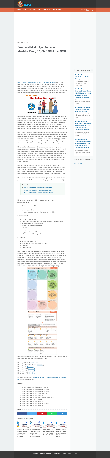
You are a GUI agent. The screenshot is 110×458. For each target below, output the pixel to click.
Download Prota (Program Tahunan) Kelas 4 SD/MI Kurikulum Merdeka (83, 109)
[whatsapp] (52, 413)
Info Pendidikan (57, 9)
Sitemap (75, 453)
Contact (64, 453)
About (69, 453)
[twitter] (32, 413)
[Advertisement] (42, 27)
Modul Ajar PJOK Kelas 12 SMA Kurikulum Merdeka (38, 187)
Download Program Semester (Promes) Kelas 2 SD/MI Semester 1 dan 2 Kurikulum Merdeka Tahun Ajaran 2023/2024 (83, 144)
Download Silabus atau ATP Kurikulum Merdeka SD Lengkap (82, 77)
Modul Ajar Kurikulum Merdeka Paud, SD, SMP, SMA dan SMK (36, 82)
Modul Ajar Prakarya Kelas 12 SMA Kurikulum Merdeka (39, 193)
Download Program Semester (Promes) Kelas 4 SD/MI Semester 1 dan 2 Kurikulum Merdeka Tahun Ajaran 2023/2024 (83, 125)
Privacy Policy (56, 453)
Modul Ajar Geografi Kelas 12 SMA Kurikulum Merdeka (38, 190)
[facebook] (22, 413)
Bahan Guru (37, 9)
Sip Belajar (78, 163)
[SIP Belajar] (25, 4)
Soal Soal (46, 9)
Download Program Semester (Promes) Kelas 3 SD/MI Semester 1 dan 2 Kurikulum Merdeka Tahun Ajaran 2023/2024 (83, 93)
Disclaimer (35, 453)
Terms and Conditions (45, 453)
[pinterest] (42, 413)
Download (34, 363)
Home (19, 9)
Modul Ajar (27, 9)
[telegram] (62, 413)
